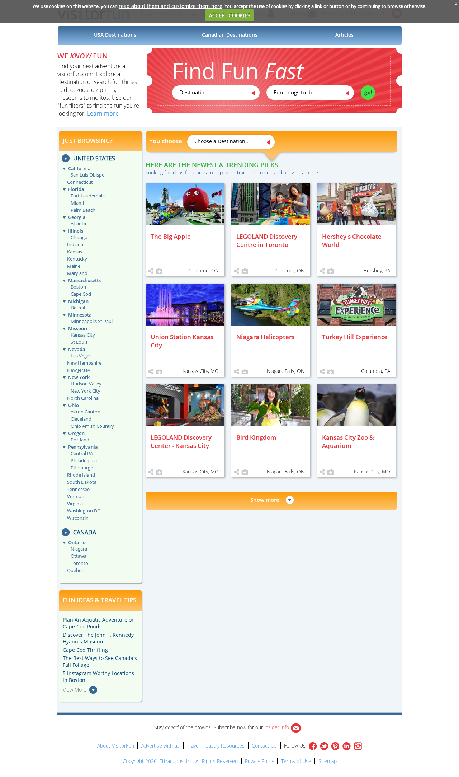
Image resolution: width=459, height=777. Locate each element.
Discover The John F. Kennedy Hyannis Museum (98, 638)
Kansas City (83, 335)
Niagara (79, 549)
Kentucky (77, 259)
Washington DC (83, 510)
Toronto (79, 563)
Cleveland (81, 419)
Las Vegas (81, 355)
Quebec (75, 570)
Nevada (76, 349)
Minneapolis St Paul (92, 321)
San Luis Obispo (88, 175)
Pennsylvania (83, 447)
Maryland (77, 273)
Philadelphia (84, 460)
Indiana (75, 244)
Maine (73, 266)
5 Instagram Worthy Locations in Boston (98, 676)
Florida (76, 189)
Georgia (77, 217)
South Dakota (81, 482)
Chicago (79, 237)
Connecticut (80, 182)
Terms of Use (296, 761)
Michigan (78, 301)
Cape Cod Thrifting (85, 649)
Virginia (75, 503)
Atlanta (78, 223)
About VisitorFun (115, 745)
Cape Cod (81, 294)
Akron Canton (85, 411)
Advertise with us (160, 745)
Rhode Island (81, 475)
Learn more (103, 113)
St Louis (79, 342)
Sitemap (327, 761)
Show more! (265, 499)
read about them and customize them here (170, 6)
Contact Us (264, 745)
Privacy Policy (259, 761)
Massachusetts (84, 280)
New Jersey (78, 370)
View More (74, 689)
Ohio (73, 405)
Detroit (78, 307)
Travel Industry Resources (216, 745)
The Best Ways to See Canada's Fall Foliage (100, 661)
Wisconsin (78, 518)
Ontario (77, 542)
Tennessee (78, 489)
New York (79, 377)
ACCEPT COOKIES (229, 15)
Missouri (77, 328)
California (79, 168)
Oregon (76, 433)
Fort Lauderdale (88, 195)
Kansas (74, 251)
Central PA (82, 453)
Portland (80, 439)
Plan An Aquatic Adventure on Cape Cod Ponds (99, 623)
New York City (85, 391)
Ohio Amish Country (92, 426)
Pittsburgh (82, 467)
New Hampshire (84, 363)
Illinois (75, 231)
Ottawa (78, 556)
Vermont (76, 496)
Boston (78, 287)
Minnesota (80, 315)
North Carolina (83, 398)
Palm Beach (83, 210)
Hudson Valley (86, 383)
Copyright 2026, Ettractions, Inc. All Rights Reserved (180, 761)
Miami (77, 203)
